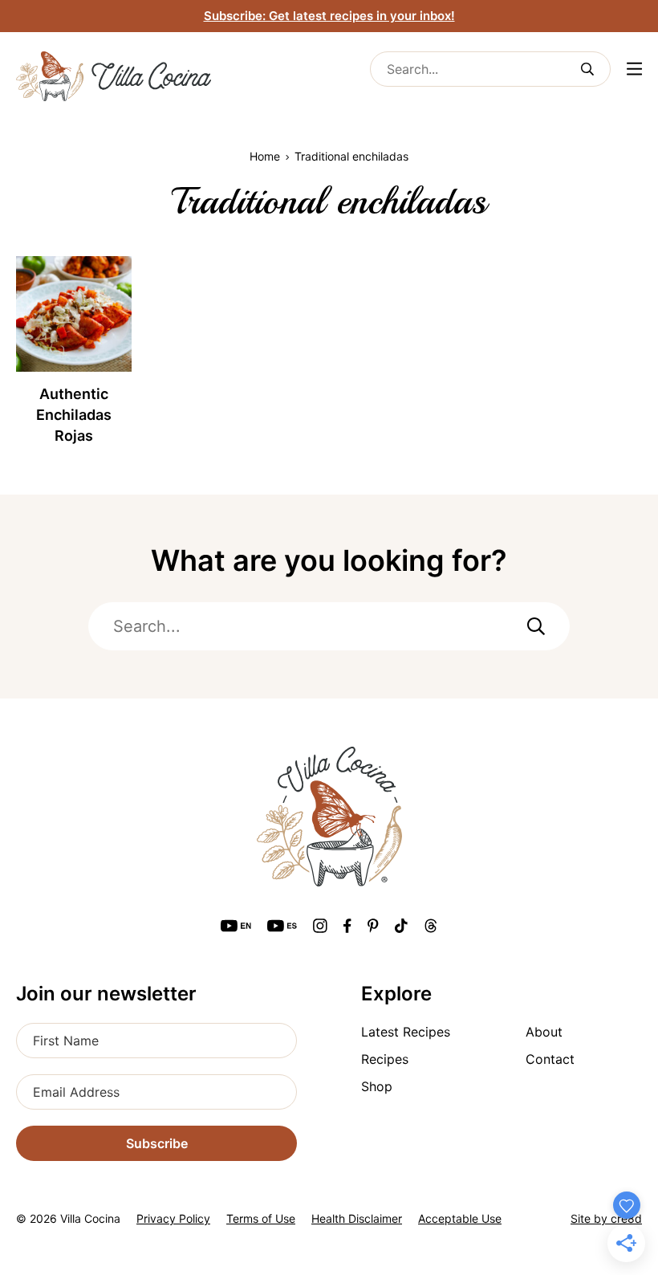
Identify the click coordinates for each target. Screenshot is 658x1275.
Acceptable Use (460, 1218)
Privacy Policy (173, 1218)
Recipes (384, 1059)
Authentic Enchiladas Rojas (74, 414)
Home (265, 156)
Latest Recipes (405, 1032)
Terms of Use (260, 1218)
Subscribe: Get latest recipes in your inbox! (329, 15)
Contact (550, 1059)
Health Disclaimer (356, 1218)
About (544, 1032)
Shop (376, 1086)
